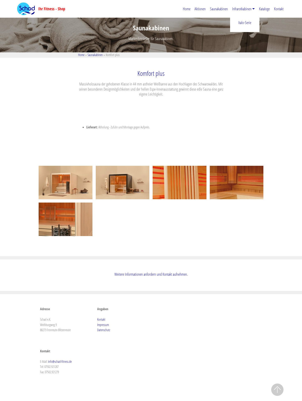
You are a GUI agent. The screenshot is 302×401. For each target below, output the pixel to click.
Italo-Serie (244, 22)
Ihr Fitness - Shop (51, 9)
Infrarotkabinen (241, 9)
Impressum (103, 325)
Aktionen (200, 9)
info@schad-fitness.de (60, 361)
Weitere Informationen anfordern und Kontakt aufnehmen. (151, 274)
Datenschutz (103, 330)
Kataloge (264, 9)
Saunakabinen (219, 9)
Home (186, 9)
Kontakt (279, 9)
